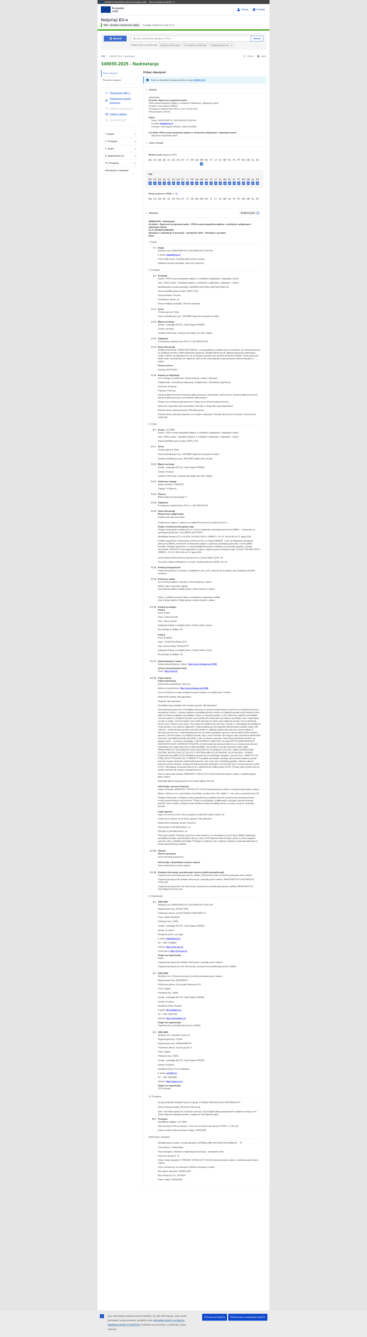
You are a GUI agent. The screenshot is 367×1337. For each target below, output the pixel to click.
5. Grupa (109, 148)
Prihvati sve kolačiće (214, 1317)
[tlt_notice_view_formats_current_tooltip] (257, 213)
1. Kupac (109, 134)
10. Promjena (112, 163)
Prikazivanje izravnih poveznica (120, 101)
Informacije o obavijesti (116, 170)
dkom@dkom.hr (173, 1010)
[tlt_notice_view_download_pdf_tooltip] (150, 183)
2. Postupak (111, 141)
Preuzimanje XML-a (120, 93)
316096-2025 (199, 80)
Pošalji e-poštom (118, 114)
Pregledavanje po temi (220, 45)
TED (103, 56)
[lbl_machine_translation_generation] (176, 194)
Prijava (244, 9)
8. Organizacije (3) (114, 156)
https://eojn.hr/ (171, 671)
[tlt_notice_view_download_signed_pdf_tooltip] (201, 164)
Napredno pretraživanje (169, 45)
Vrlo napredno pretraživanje (195, 45)
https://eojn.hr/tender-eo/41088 (202, 664)
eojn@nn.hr (171, 1073)
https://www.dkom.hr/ (176, 1018)
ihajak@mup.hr (166, 123)
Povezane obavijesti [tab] (112, 80)
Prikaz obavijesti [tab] (110, 73)
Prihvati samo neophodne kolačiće (247, 1317)
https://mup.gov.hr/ (174, 947)
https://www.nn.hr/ (174, 1081)
